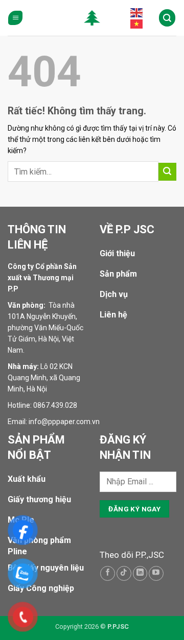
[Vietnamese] (137, 23)
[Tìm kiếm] (167, 17)
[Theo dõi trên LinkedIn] (140, 573)
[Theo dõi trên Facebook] (107, 573)
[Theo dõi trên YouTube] (156, 573)
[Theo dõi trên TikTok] (124, 573)
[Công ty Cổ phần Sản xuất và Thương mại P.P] (92, 18)
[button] (15, 18)
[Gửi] (167, 172)
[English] (137, 12)
